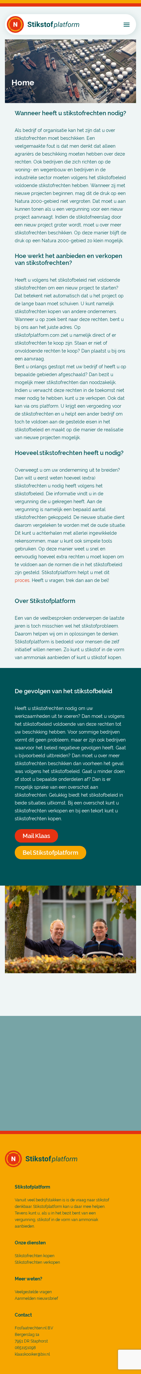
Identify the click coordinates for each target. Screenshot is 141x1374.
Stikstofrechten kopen (34, 1256)
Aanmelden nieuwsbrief (36, 1298)
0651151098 (25, 1347)
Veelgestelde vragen (33, 1292)
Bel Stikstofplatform (50, 852)
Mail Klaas (36, 835)
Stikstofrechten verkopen (37, 1262)
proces (22, 580)
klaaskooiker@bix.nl (32, 1354)
